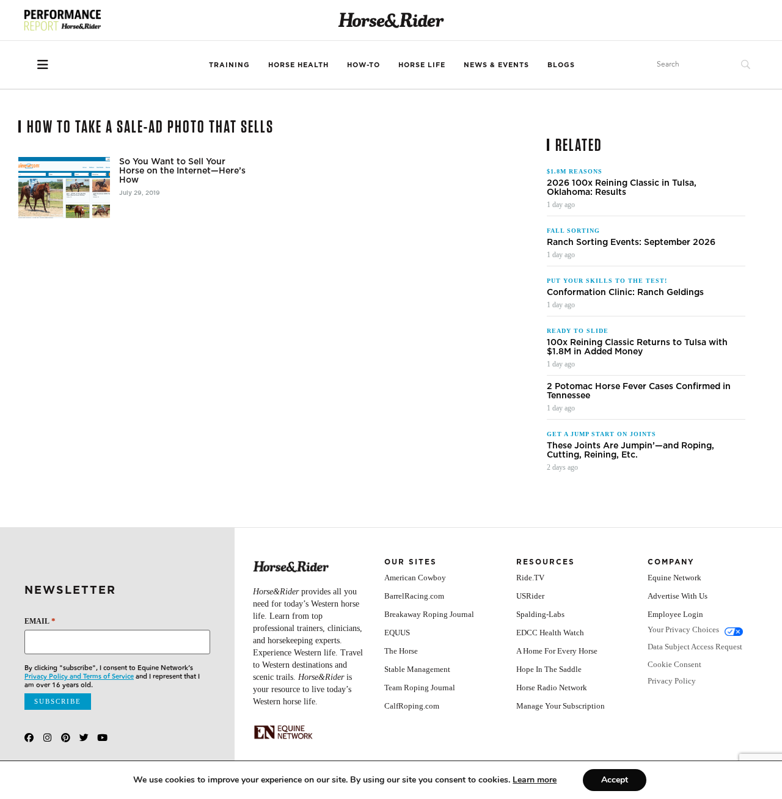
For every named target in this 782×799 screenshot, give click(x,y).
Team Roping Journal (419, 687)
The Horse (401, 650)
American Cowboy (415, 577)
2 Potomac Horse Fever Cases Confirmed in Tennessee (639, 391)
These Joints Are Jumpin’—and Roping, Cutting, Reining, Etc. (630, 450)
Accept (614, 780)
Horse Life (421, 64)
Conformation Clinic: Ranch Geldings (625, 292)
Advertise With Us (677, 595)
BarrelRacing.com (414, 595)
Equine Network (674, 577)
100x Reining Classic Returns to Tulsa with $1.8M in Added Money (637, 347)
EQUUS (397, 632)
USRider (530, 595)
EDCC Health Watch (550, 632)
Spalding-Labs (540, 614)
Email (40, 621)
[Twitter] (84, 737)
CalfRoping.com (411, 705)
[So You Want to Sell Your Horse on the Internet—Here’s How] (64, 187)
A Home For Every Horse (556, 650)
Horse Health (298, 64)
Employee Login (675, 614)
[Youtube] (102, 737)
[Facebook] (29, 737)
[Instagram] (47, 737)
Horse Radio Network (551, 687)
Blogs (561, 64)
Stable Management (417, 669)
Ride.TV (530, 577)
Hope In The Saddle (549, 669)
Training (229, 64)
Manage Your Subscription (560, 705)
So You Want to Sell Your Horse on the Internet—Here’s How (182, 170)
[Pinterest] (65, 737)
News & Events (496, 64)
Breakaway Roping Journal (429, 614)
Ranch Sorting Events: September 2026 (631, 242)
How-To (363, 64)
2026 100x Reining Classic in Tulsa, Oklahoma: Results (621, 187)
